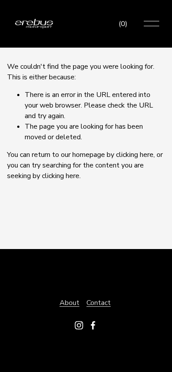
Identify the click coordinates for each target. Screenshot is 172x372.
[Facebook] (93, 325)
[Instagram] (79, 325)
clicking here (134, 155)
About (69, 303)
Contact (98, 303)
